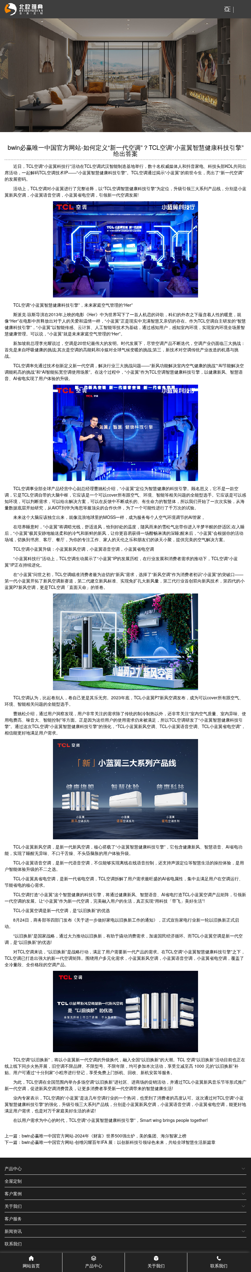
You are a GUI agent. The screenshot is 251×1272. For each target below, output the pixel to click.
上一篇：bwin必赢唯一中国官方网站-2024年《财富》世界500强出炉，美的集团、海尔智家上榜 (95, 1136)
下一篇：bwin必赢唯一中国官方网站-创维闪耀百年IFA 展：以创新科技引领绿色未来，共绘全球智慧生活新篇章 (110, 1142)
